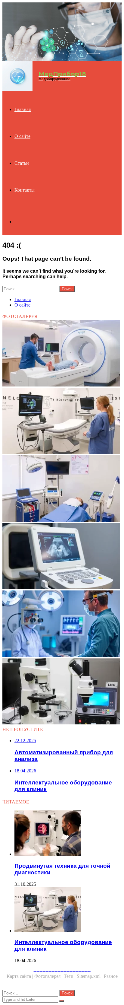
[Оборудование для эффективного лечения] (62, 489)
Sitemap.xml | (90, 976)
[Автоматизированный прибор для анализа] (62, 692)
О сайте (22, 136)
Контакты (24, 189)
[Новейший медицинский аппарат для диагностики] (62, 624)
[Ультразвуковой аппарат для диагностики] (62, 556)
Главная (22, 109)
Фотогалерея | (49, 976)
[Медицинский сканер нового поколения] (62, 354)
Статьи (21, 163)
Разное (111, 976)
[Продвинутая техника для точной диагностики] (68, 833)
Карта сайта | (20, 976)
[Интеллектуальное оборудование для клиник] (62, 421)
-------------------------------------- (62, 970)
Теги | (70, 976)
